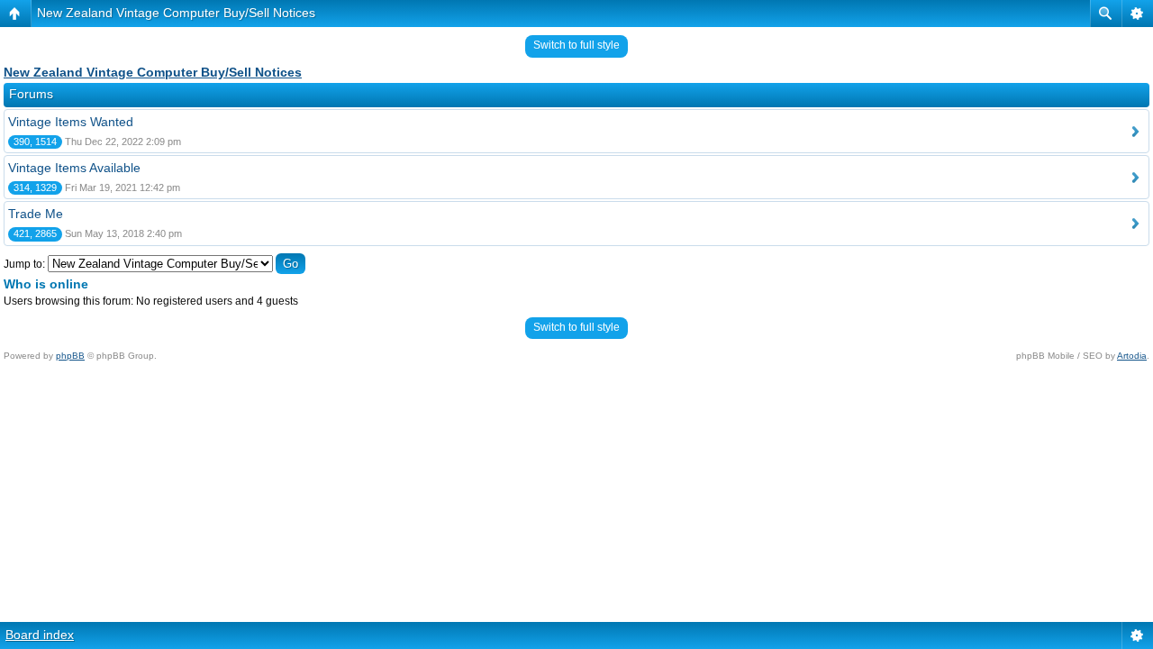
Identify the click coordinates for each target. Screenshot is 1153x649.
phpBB (70, 356)
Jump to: (24, 264)
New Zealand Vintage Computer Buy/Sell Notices (176, 12)
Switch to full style (576, 45)
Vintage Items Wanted (70, 121)
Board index (39, 634)
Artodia (1132, 356)
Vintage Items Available (74, 167)
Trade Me (35, 213)
